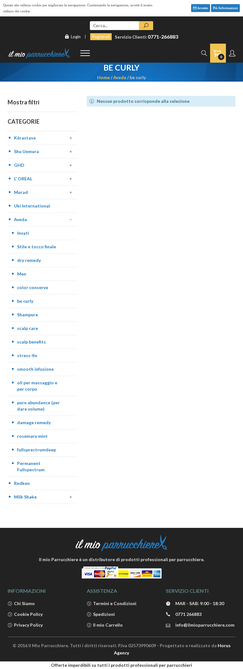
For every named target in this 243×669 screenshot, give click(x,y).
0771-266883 (163, 37)
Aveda (119, 77)
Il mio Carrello (108, 625)
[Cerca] (146, 25)
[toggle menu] (85, 53)
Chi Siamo (24, 603)
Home (103, 77)
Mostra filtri (23, 102)
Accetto (202, 8)
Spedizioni (104, 614)
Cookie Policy (28, 614)
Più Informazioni (225, 8)
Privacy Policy (28, 625)
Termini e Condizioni (114, 603)
